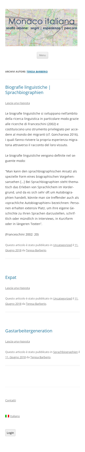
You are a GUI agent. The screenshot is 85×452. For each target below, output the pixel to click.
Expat (10, 277)
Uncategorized (62, 245)
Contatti (10, 400)
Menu (42, 55)
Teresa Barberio (37, 71)
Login (10, 433)
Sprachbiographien (65, 352)
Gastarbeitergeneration (28, 331)
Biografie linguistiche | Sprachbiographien (28, 89)
